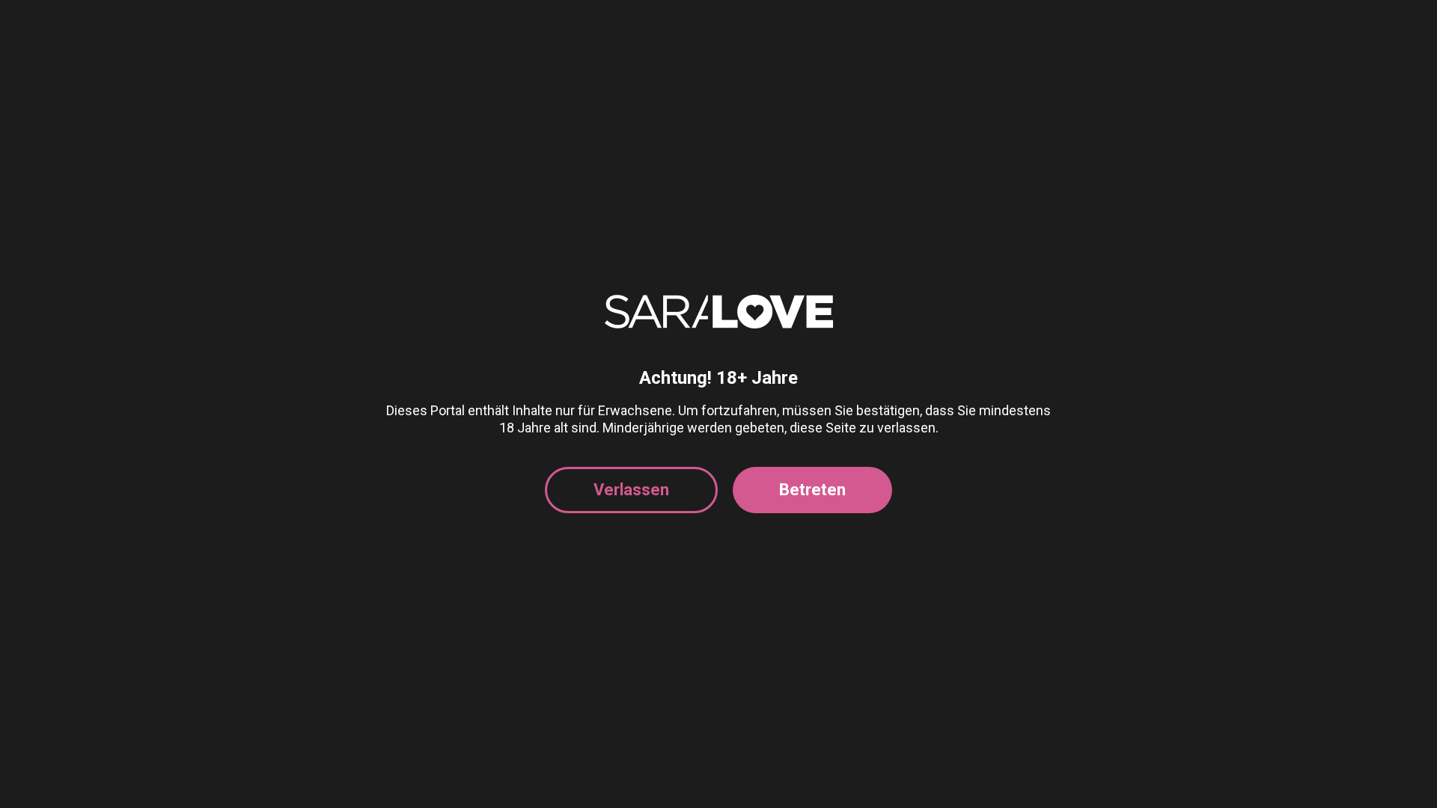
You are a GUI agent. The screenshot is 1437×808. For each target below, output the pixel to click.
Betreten (812, 489)
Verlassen (631, 489)
